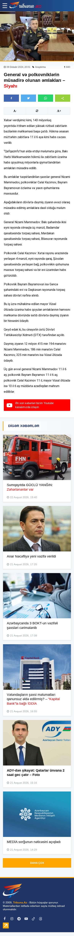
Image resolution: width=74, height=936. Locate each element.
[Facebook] (4, 919)
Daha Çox (37, 862)
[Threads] (40, 919)
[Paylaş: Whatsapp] (45, 98)
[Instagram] (11, 919)
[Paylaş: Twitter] (28, 98)
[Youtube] (26, 919)
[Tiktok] (33, 919)
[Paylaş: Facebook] (11, 98)
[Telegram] (19, 919)
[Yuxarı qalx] (63, 925)
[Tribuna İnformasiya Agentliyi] (25, 5)
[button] (62, 98)
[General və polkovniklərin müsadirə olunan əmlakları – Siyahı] (37, 36)
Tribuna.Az (20, 902)
